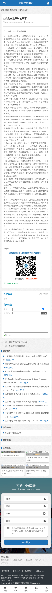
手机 (8, 513)
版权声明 (28, 571)
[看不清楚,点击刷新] (44, 313)
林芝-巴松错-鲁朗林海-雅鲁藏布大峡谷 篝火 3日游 (24, 371)
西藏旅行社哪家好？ (12, 433)
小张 (32, 22)
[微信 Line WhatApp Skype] (10, 506)
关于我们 (5, 571)
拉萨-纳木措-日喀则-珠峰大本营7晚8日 (20, 401)
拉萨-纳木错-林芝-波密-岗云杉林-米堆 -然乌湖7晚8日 (26, 364)
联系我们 (16, 571)
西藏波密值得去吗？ (17, 346)
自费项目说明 (17, 560)
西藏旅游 (13, 9)
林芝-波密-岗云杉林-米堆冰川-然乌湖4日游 (21, 394)
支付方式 (4, 563)
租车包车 (38, 560)
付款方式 (40, 571)
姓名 (8, 499)
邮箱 (8, 520)
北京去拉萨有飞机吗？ (18, 342)
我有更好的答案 (11, 283)
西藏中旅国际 (26, 3)
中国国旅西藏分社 (25, 583)
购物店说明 (5, 560)
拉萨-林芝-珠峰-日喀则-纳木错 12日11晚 (20, 420)
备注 (8, 528)
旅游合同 (29, 560)
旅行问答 (23, 9)
